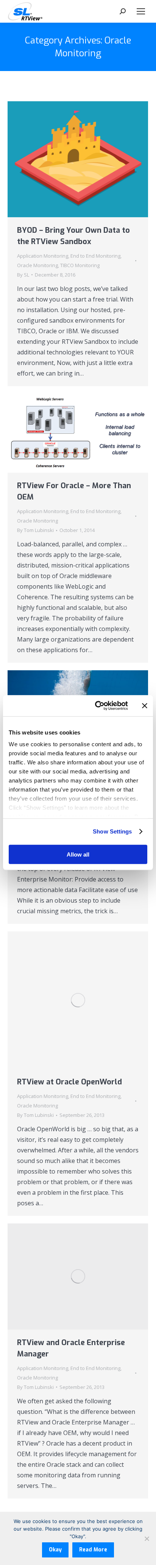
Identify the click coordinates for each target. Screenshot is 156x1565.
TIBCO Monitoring (80, 265)
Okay (55, 1549)
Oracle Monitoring (37, 265)
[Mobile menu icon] (140, 11)
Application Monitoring (42, 255)
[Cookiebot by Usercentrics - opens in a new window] (96, 706)
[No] (146, 1538)
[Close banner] (144, 705)
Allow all (78, 854)
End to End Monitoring (95, 255)
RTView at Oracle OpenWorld (69, 1082)
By (23, 274)
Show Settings (112, 831)
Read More (93, 1549)
